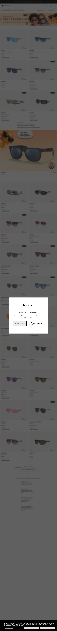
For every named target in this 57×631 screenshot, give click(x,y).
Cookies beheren (9, 628)
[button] (45, 300)
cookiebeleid (17, 625)
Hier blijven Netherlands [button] (35, 323)
